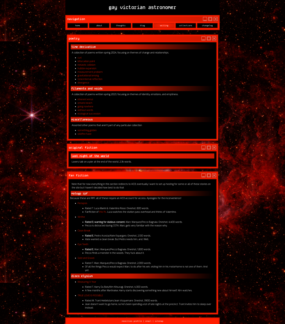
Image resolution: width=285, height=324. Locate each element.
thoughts (121, 25)
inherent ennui (85, 99)
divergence (83, 82)
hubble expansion (87, 68)
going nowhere (85, 106)
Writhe (81, 216)
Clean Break (84, 230)
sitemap (159, 321)
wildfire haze (84, 133)
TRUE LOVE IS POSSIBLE (90, 295)
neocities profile (132, 321)
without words (85, 110)
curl (80, 57)
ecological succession (89, 113)
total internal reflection (90, 79)
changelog (207, 25)
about (99, 25)
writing (164, 25)
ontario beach (85, 102)
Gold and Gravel (86, 258)
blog (142, 25)
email (148, 321)
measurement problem (90, 72)
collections (185, 25)
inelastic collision (86, 64)
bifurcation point (86, 61)
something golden (87, 130)
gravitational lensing (88, 75)
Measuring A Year (87, 281)
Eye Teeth (83, 244)
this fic (102, 211)
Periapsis (82, 203)
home (77, 25)
